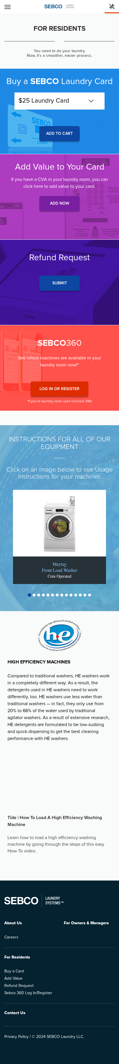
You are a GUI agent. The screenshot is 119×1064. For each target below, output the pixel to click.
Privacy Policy (16, 1037)
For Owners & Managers (86, 923)
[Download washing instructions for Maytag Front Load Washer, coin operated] (59, 523)
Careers (11, 937)
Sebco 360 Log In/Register (28, 993)
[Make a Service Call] (112, 6)
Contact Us (14, 1013)
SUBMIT (59, 283)
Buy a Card (14, 971)
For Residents (17, 957)
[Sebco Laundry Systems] (59, 6)
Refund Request (19, 986)
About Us (13, 923)
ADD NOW (59, 203)
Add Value (13, 978)
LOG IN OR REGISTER (59, 389)
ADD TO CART (59, 134)
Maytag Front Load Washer (59, 567)
